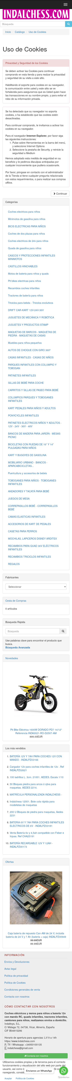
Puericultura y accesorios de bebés (27, 473)
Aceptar (8, 1078)
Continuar (61, 193)
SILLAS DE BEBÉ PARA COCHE (26, 382)
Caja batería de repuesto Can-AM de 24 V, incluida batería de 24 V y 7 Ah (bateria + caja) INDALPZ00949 (36, 934)
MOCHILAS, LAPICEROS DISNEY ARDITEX (32, 538)
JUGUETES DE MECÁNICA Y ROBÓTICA (31, 317)
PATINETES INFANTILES (22, 375)
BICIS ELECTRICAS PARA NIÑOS (27, 226)
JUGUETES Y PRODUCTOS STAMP (28, 324)
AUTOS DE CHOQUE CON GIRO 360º (29, 350)
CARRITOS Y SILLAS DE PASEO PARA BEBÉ (33, 390)
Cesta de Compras (15, 600)
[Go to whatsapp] (63, 1070)
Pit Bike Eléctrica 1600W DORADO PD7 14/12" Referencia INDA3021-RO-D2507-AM (36, 731)
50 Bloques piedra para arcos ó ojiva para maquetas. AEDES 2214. (33, 785)
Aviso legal (10, 968)
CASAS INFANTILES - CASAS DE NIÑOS (30, 357)
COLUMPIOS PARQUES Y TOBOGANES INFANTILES (30, 399)
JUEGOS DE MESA (19, 498)
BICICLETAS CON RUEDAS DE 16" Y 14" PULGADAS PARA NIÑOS (31, 446)
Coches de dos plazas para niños (26, 233)
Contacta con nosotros (16, 996)
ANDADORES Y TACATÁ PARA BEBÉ (28, 491)
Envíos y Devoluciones (16, 961)
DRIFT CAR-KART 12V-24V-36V (26, 310)
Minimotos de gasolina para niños (26, 219)
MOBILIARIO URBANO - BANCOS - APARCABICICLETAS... (27, 464)
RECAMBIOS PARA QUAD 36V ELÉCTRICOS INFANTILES (33, 547)
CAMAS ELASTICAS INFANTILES (26, 516)
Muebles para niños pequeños (25, 342)
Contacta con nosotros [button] (37, 1055)
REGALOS (14, 564)
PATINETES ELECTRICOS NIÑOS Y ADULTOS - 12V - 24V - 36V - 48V (35, 424)
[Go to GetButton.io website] (63, 1077)
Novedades (11, 658)
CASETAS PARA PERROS (22, 531)
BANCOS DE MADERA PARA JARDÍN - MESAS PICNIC (34, 435)
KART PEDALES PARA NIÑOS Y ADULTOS (32, 408)
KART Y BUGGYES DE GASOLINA (27, 455)
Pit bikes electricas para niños (24, 281)
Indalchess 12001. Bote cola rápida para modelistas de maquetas (32, 803)
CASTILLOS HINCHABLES (22, 266)
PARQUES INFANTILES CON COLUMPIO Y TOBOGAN (32, 366)
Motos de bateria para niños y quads (28, 273)
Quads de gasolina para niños (24, 248)
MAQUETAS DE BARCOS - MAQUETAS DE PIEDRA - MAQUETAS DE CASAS (32, 333)
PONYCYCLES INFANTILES (23, 415)
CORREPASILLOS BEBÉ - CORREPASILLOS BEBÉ (32, 507)
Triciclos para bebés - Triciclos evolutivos (30, 302)
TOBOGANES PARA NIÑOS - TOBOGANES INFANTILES (32, 482)
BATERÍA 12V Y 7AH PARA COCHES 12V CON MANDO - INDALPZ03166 (36, 757)
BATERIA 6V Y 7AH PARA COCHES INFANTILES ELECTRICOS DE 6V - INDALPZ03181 (37, 824)
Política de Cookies (15, 982)
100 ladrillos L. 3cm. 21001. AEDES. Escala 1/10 (36, 777)
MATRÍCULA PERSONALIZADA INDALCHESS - (36, 794)
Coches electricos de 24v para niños (28, 241)
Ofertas (9, 861)
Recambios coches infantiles (23, 288)
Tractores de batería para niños (25, 295)
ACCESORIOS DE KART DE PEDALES (29, 524)
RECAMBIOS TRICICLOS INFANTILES (29, 556)
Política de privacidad (16, 975)
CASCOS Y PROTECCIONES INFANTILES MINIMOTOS (31, 257)
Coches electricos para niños (24, 211)
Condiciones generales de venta (22, 989)
